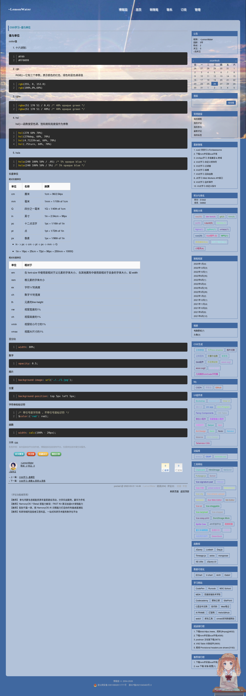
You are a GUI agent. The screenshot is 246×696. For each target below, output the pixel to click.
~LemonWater (19, 9)
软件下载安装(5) (219, 241)
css (16, 442)
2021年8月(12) (200, 316)
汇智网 (212, 612)
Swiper (211, 424)
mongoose (223, 555)
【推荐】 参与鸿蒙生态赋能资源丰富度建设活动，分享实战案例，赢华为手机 (47, 499)
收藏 (179, 486)
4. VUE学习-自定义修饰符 (205, 161)
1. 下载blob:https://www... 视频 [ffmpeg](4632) (214, 631)
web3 (198, 618)
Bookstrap (200, 400)
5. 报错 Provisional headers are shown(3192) (214, 647)
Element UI (214, 400)
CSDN (199, 387)
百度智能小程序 (217, 418)
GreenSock (217, 536)
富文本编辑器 (202, 530)
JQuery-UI (211, 561)
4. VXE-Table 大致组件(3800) (207, 643)
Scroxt (212, 475)
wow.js (199, 456)
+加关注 (12, 471)
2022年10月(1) (200, 271)
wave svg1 (226, 361)
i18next (220, 481)
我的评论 (198, 123)
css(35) (198, 216)
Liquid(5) (208, 222)
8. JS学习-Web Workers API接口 (208, 177)
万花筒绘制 (213, 361)
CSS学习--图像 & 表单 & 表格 (32, 480)
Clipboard (200, 469)
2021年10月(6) (200, 308)
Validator (200, 499)
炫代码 (214, 606)
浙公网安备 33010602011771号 (112, 684)
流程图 (227, 530)
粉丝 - (24, 465)
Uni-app (209, 406)
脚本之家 (216, 600)
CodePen (200, 588)
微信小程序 (201, 418)
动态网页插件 (202, 536)
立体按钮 (200, 349)
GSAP (208, 456)
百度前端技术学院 (212, 594)
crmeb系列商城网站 (225, 618)
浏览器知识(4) (201, 241)
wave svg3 (214, 368)
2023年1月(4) (200, 263)
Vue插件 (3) (211, 235)
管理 (197, 9)
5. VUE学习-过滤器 (202, 165)
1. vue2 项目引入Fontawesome (208, 149)
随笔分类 (198, 210)
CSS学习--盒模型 (27, 477)
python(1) (211, 229)
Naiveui (230, 431)
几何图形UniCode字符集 (207, 374)
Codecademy (202, 600)
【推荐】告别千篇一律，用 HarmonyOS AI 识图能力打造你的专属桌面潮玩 (46, 507)
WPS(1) (224, 235)
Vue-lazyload (202, 511)
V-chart (209, 574)
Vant (220, 424)
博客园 (123, 9)
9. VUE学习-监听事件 (203, 181)
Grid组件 (200, 361)
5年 (201, 42)
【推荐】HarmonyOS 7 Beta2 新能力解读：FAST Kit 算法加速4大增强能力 (46, 503)
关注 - (31, 465)
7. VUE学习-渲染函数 (203, 173)
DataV (227, 574)
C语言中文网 (201, 606)
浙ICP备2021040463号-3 (140, 684)
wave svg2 (201, 368)
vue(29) (198, 235)
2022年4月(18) (200, 287)
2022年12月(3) (200, 267)
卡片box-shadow (215, 349)
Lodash (209, 549)
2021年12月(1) (200, 299)
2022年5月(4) (200, 283)
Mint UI (199, 406)
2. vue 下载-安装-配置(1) (205, 666)
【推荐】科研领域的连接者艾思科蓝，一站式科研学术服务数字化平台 (44, 511)
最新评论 (198, 131)
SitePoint (228, 600)
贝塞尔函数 (213, 355)
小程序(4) (199, 248)
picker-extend (214, 487)
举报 (185, 486)
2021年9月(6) (200, 312)
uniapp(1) (224, 229)
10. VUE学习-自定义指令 (205, 186)
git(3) (222, 216)
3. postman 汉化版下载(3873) (207, 639)
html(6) (231, 216)
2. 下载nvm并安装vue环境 (205, 153)
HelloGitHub (224, 612)
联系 (169, 9)
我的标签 (198, 135)
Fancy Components (205, 412)
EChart (199, 574)
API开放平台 (215, 524)
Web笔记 (225, 606)
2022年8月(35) (200, 275)
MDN (198, 594)
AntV (218, 574)
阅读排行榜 (199, 626)
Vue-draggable (213, 505)
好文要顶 (19, 454)
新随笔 (154, 9)
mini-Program (223, 406)
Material (199, 437)
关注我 (31, 454)
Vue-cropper (217, 511)
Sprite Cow (201, 524)
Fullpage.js (201, 475)
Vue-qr (199, 505)
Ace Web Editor (215, 499)
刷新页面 (174, 491)
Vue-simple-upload (215, 493)
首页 (138, 9)
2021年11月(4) (200, 303)
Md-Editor (230, 499)
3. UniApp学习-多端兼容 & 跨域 (208, 157)
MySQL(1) (221, 222)
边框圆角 (200, 355)
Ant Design (201, 431)
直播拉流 (216, 530)
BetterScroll (229, 487)
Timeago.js (201, 555)
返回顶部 (184, 491)
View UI (226, 400)
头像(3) (197, 334)
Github (218, 387)
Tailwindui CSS (203, 443)
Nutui (220, 431)
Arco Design (212, 437)
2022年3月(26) (200, 291)
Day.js (219, 549)
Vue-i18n (200, 487)
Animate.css (220, 456)
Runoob (212, 588)
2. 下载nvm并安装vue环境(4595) (208, 635)
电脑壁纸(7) (199, 330)
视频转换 (229, 524)
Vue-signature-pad (204, 481)
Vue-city (199, 493)
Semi (212, 431)
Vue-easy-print (202, 518)
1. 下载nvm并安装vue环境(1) (207, 662)
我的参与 (198, 127)
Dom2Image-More (221, 518)
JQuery (199, 549)
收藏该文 (43, 454)
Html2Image (214, 469)
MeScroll (228, 469)
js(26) (197, 222)
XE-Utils (199, 561)
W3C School (225, 588)
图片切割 (231, 349)
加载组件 (200, 424)
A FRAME (200, 612)
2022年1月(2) (200, 295)
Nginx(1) (199, 229)
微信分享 (56, 454)
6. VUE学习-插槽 (201, 169)
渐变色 (225, 355)
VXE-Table (222, 412)
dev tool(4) (211, 216)
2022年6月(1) (200, 279)
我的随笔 (198, 118)
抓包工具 (209, 618)
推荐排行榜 (199, 657)
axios (212, 555)
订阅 (183, 9)
